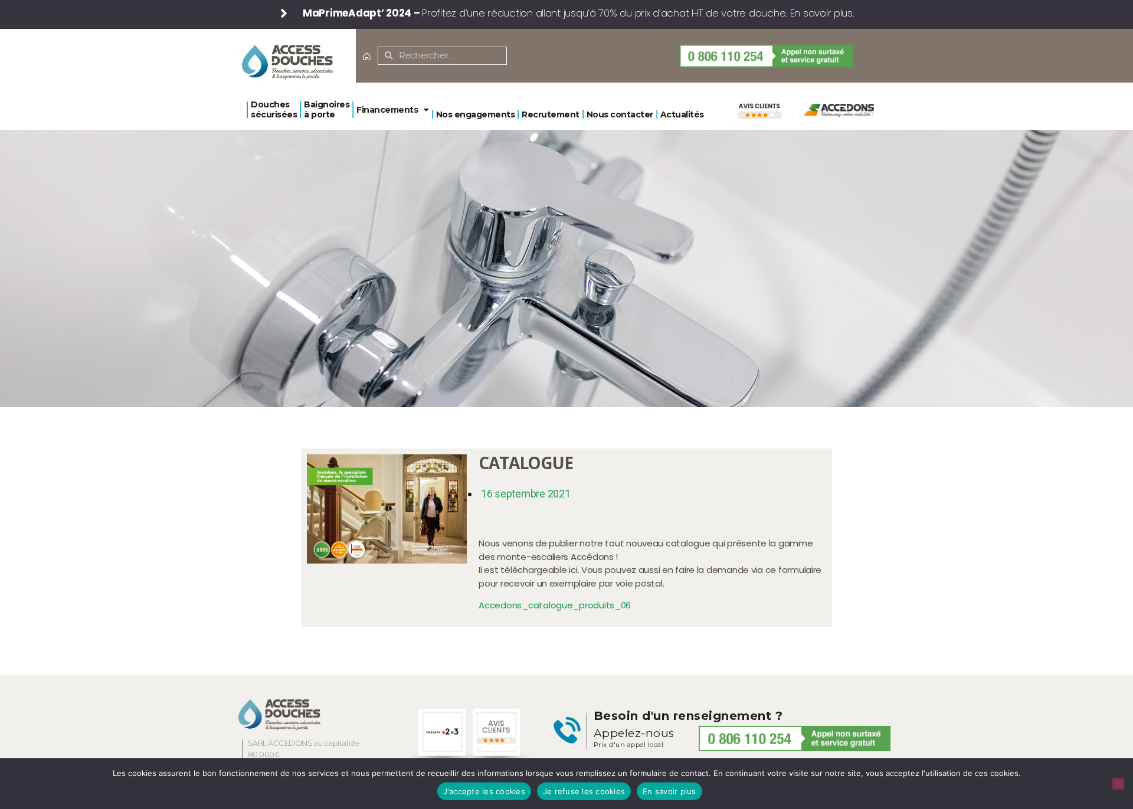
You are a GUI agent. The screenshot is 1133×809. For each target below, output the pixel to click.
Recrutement (550, 114)
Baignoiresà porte (326, 109)
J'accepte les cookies (484, 791)
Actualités (682, 114)
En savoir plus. (822, 13)
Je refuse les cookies (584, 791)
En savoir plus (669, 791)
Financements (387, 109)
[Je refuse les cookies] (1118, 784)
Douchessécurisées (274, 109)
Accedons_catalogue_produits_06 (555, 605)
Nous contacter (620, 114)
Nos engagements (475, 114)
